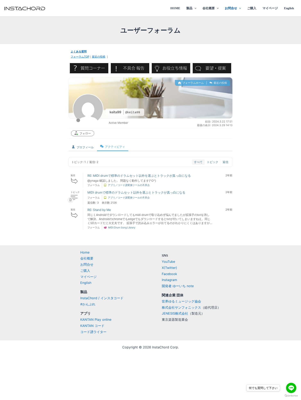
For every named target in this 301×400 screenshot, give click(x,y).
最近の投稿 (98, 56)
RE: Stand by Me (99, 210)
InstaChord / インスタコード (101, 298)
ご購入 (251, 8)
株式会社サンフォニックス (181, 307)
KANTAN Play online (95, 319)
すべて (198, 162)
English (289, 8)
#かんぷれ (87, 304)
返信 (225, 162)
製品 (189, 8)
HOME (175, 8)
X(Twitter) (169, 268)
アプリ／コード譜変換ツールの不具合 (129, 185)
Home (84, 252)
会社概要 (209, 8)
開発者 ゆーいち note (178, 286)
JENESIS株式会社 (175, 313)
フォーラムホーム (193, 82)
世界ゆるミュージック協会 (181, 301)
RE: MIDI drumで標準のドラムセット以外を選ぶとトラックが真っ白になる (139, 176)
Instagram (169, 280)
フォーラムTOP (80, 56)
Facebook (169, 274)
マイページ (270, 8)
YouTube (168, 261)
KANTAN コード (92, 326)
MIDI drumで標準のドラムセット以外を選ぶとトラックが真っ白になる (136, 192)
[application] (194, 8)
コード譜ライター (93, 332)
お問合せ (231, 8)
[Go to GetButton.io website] (291, 395)
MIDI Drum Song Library (121, 227)
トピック (212, 162)
